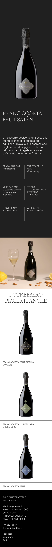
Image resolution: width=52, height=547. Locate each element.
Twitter (6, 540)
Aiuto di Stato (9, 500)
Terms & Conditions (12, 528)
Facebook (7, 533)
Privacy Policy (10, 524)
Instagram (8, 537)
